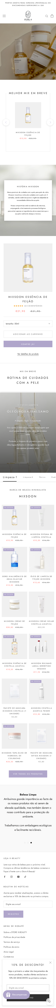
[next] (50, 122)
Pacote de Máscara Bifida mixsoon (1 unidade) (41, 755)
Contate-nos (9, 956)
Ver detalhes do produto (28, 353)
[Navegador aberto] (4, 16)
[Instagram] (11, 876)
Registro (13, 914)
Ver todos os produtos (28, 774)
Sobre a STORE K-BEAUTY (15, 932)
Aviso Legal (9, 951)
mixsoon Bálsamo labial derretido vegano (41, 666)
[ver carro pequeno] (52, 15)
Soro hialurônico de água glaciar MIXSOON (14, 579)
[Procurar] (46, 16)
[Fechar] (50, 962)
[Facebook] (5, 876)
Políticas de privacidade (14, 937)
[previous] (6, 122)
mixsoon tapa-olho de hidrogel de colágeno (14, 755)
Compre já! (28, 344)
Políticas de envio (11, 946)
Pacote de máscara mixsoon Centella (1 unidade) (14, 711)
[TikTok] (25, 876)
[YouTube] (18, 876)
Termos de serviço (12, 942)
